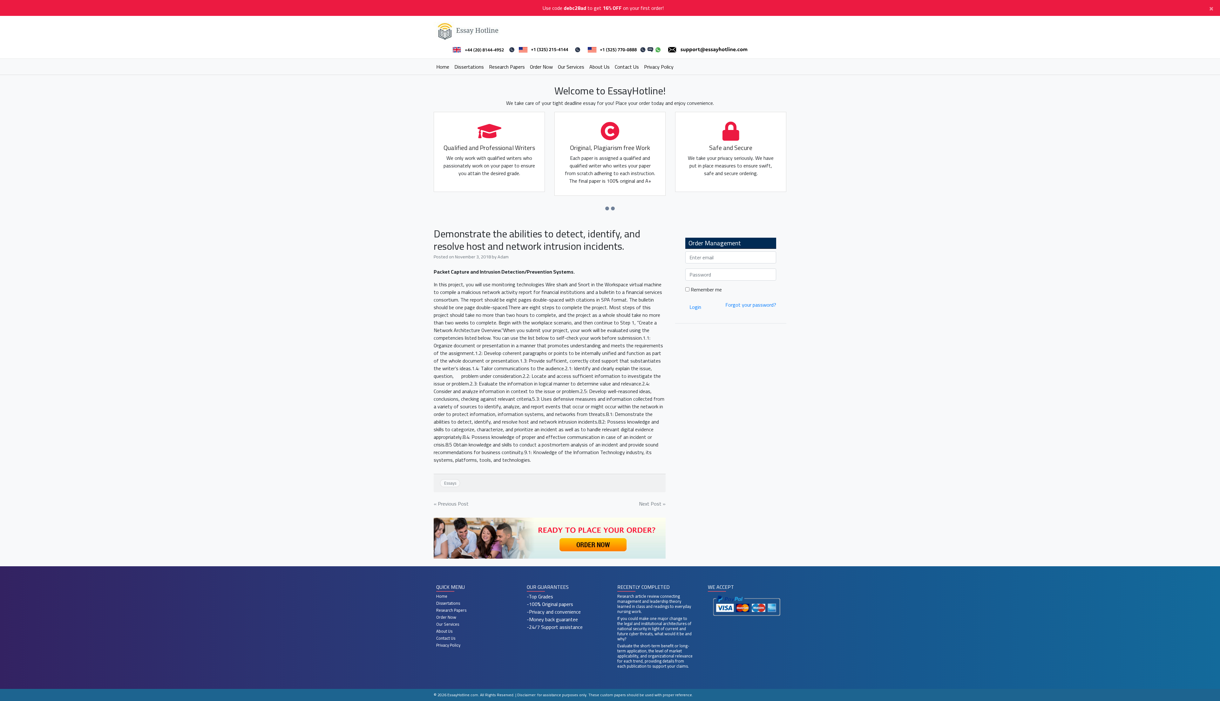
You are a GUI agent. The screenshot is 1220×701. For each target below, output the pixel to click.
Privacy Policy (659, 66)
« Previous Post (451, 503)
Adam (503, 256)
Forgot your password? (750, 305)
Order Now (541, 66)
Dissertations (469, 66)
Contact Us (627, 66)
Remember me (705, 289)
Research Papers (507, 66)
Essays (450, 483)
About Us (599, 66)
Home (442, 66)
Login (695, 307)
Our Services (571, 66)
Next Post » (652, 503)
